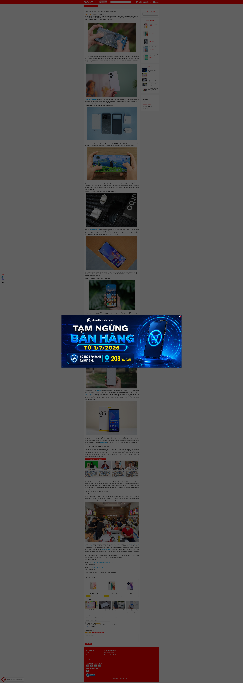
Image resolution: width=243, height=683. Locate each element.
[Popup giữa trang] (122, 367)
